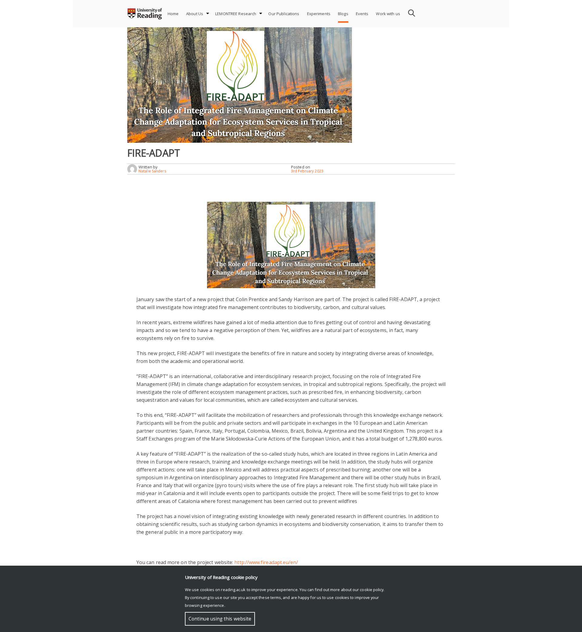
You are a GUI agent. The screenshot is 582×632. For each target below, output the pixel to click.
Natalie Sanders (152, 171)
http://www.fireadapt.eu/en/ (266, 562)
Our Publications (283, 13)
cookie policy (371, 589)
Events (362, 13)
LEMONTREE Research (235, 13)
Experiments (318, 13)
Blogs (343, 13)
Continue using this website (220, 619)
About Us (194, 13)
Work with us (388, 13)
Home (173, 13)
